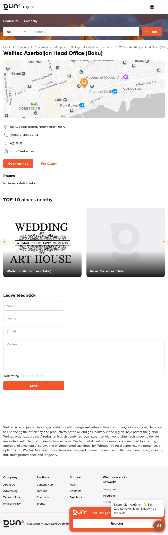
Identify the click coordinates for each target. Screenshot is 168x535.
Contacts (75, 490)
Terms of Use (11, 497)
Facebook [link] (109, 502)
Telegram (109, 495)
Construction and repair (50, 47)
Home (7, 47)
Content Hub (44, 484)
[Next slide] (164, 242)
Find (153, 32)
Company (23, 47)
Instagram (109, 489)
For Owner (49, 163)
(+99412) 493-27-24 (24, 135)
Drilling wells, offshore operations (92, 47)
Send (34, 385)
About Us (9, 484)
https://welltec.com (22, 151)
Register (117, 523)
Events (40, 503)
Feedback (76, 497)
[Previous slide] (4, 242)
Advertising (10, 490)
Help (73, 484)
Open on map (18, 163)
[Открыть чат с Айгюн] (159, 526)
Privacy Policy (12, 503)
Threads (41, 490)
